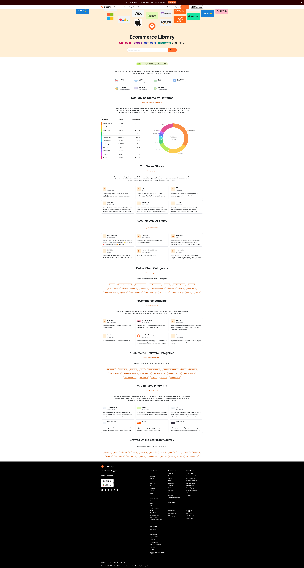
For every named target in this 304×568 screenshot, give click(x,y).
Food (180, 288)
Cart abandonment (153, 369)
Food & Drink (190, 288)
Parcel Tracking (158, 373)
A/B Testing (110, 369)
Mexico (108, 456)
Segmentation (174, 377)
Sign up (177, 7)
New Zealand (131, 456)
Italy (178, 452)
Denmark (142, 452)
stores (138, 42)
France (152, 452)
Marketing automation (130, 373)
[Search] (167, 7)
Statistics (125, 42)
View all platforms (151, 390)
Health (123, 292)
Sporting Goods (176, 292)
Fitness (166, 284)
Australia (106, 452)
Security (116, 562)
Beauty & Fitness (154, 284)
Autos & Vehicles (139, 284)
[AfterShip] (106, 7)
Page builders (145, 373)
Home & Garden (149, 292)
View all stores (151, 171)
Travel (196, 292)
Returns (153, 377)
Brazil (115, 452)
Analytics (132, 369)
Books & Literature (113, 288)
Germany (161, 452)
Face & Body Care (178, 284)
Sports (187, 292)
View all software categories (151, 357)
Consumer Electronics (157, 288)
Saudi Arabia (152, 456)
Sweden (171, 456)
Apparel (111, 284)
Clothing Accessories (124, 284)
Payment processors (173, 373)
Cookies (122, 562)
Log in (171, 7)
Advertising (122, 369)
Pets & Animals (163, 292)
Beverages (171, 288)
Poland (141, 456)
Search (172, 50)
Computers (143, 288)
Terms (109, 562)
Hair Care (190, 284)
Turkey (180, 456)
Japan (186, 452)
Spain (162, 456)
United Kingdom (191, 456)
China (133, 452)
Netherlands (118, 456)
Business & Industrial (129, 288)
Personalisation (188, 373)
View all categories (151, 273)
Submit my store (153, 228)
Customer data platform (169, 369)
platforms (164, 42)
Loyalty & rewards (114, 373)
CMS (141, 369)
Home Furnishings (135, 292)
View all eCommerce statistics (151, 102)
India (170, 452)
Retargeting (143, 377)
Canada (124, 452)
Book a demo (184, 7)
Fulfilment (192, 369)
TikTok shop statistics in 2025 (157, 64)
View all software (151, 305)
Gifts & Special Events (110, 292)
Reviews (162, 377)
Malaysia (195, 452)
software (150, 42)
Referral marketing (129, 377)
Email (182, 369)
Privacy (103, 562)
